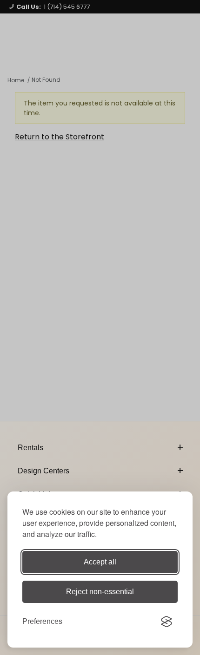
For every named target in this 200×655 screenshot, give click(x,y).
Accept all (100, 562)
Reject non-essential (100, 592)
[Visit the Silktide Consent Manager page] (166, 621)
